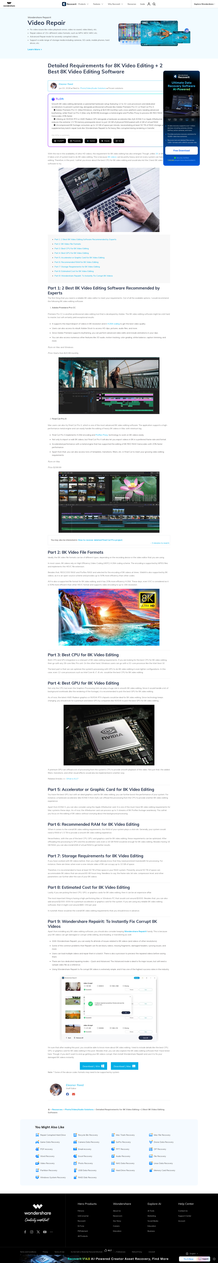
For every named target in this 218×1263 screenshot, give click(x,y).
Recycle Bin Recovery (88, 1135)
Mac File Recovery (162, 1135)
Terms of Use (59, 1252)
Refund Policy (137, 1252)
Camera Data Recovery (88, 1142)
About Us (117, 1211)
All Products (83, 1236)
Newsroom (117, 1216)
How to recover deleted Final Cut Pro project (100, 540)
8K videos (112, 157)
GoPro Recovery (123, 1142)
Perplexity (77, 141)
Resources (132, 4)
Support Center (184, 1216)
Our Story (117, 1221)
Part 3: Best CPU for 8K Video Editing (71, 248)
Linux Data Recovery (163, 1163)
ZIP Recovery (160, 1149)
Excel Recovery (85, 1156)
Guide (142, 4)
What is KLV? (72, 778)
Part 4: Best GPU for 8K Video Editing (71, 253)
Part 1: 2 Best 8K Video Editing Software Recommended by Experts (85, 239)
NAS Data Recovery (125, 1163)
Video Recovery (47, 1163)
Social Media (153, 1221)
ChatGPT (60, 141)
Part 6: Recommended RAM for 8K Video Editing (76, 262)
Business (151, 1231)
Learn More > (35, 49)
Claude (107, 141)
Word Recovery (47, 1156)
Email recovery (84, 1149)
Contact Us (183, 1211)
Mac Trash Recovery (125, 1135)
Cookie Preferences (118, 1252)
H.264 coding (113, 323)
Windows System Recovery (53, 1177)
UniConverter (83, 1216)
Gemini (92, 141)
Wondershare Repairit (135, 931)
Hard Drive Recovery (125, 1170)
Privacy (45, 1252)
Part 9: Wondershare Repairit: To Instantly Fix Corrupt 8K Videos (83, 275)
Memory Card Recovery (164, 1170)
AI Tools (151, 1211)
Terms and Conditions (28, 1252)
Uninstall (151, 1252)
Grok (120, 141)
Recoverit (81, 1221)
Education (117, 1231)
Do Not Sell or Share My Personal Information (87, 1252)
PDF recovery (46, 1149)
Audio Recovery (123, 1156)
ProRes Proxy (102, 435)
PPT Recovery (122, 1149)
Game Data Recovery (50, 1142)
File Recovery (160, 1156)
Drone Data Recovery (164, 1142)
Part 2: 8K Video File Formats (67, 244)
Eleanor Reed (66, 84)
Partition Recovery (48, 1170)
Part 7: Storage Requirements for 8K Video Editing (77, 266)
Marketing (152, 1216)
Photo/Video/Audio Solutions (93, 88)
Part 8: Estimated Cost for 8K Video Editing (74, 271)
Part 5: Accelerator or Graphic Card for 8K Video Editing (79, 257)
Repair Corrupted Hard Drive (53, 1135)
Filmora (81, 1211)
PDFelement (83, 1231)
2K (157, 153)
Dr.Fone (81, 1226)
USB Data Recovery (87, 1170)
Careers (116, 1226)
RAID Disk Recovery (87, 1177)
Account (181, 1221)
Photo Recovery (85, 1163)
